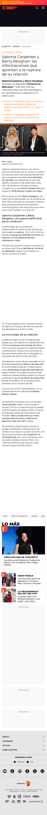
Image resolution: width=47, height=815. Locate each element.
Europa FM (6, 46)
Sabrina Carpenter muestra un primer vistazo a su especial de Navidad (21, 117)
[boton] (34, 737)
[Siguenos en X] (35, 772)
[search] (37, 8)
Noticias (16, 46)
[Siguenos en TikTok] (12, 772)
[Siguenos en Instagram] (20, 772)
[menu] (43, 7)
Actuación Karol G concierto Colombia (17, 3)
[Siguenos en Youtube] (5, 772)
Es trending (26, 46)
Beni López (7, 161)
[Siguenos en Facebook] (27, 772)
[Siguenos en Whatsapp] (42, 772)
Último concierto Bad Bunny (13, 2)
